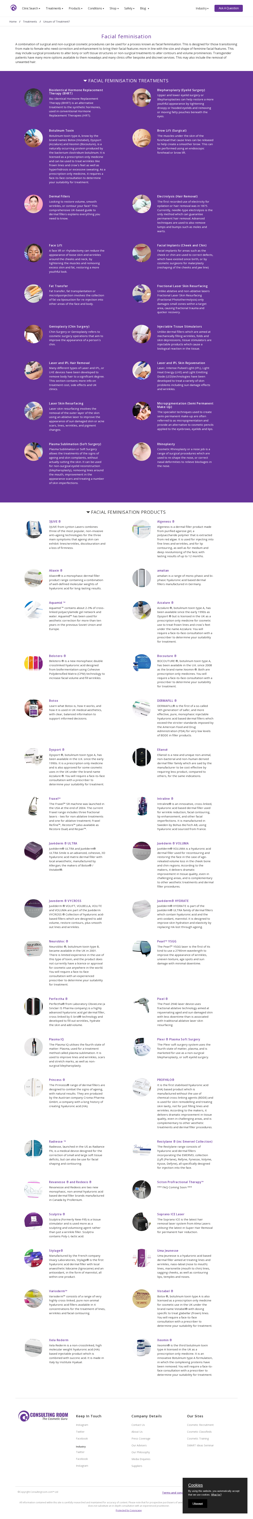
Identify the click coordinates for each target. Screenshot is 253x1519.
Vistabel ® (165, 1291)
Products (76, 8)
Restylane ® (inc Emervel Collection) (184, 1141)
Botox (53, 701)
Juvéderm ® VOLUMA (173, 843)
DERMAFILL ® (167, 701)
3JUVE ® (55, 521)
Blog (144, 8)
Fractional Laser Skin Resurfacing (182, 286)
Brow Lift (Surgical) (172, 130)
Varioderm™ (58, 1291)
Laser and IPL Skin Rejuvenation (181, 363)
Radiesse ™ (57, 1141)
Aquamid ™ (57, 603)
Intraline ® (165, 799)
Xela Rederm (59, 1340)
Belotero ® (57, 656)
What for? (216, 1494)
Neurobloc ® (58, 941)
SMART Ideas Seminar (200, 1445)
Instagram (82, 1425)
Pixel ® (162, 999)
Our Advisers (139, 1445)
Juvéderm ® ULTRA (63, 843)
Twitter (80, 1431)
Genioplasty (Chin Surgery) (69, 326)
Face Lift (55, 245)
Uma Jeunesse (168, 1251)
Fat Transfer (58, 286)
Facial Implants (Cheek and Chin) (182, 245)
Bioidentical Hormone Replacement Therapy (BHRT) (76, 92)
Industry (202, 8)
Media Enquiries (141, 1459)
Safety (129, 8)
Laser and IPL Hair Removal (69, 363)
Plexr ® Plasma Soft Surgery (178, 1039)
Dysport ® (57, 750)
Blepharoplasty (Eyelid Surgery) (181, 90)
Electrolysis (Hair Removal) (177, 196)
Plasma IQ (56, 1039)
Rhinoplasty (166, 444)
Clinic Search (31, 8)
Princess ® (57, 1080)
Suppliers (137, 1466)
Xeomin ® (164, 1340)
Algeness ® (166, 521)
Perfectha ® (58, 999)
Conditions (96, 8)
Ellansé (162, 750)
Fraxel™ (55, 799)
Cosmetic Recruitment (200, 1425)
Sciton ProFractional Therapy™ (180, 1182)
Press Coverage (141, 1438)
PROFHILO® (165, 1080)
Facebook (82, 1438)
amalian (163, 570)
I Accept (198, 1503)
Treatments (55, 8)
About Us (137, 1431)
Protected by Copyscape (129, 1510)
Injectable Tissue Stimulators (179, 326)
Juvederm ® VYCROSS (65, 901)
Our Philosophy (141, 1452)
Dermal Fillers (59, 196)
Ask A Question (229, 8)
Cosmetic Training (198, 1438)
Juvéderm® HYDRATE (173, 901)
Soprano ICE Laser (170, 1214)
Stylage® (56, 1251)
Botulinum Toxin (61, 130)
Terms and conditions (176, 1492)
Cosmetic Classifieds (199, 1431)
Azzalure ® (165, 603)
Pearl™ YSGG (167, 941)
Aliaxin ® (56, 570)
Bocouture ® (167, 656)
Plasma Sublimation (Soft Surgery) (75, 444)
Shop (114, 8)
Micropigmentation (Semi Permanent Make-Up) (185, 405)
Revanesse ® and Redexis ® (70, 1182)
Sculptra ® (57, 1214)
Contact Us (138, 1425)
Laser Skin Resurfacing (66, 403)
